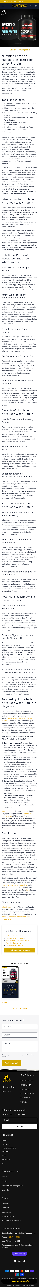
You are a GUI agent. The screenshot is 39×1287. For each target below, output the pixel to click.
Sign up (19, 1126)
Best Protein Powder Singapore (19, 938)
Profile (4, 1181)
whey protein (24, 50)
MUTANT (4, 1140)
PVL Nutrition (6, 1144)
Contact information (13, 1285)
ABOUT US (5, 1208)
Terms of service (15, 1282)
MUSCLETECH (6, 1159)
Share (6, 1003)
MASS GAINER (25, 1085)
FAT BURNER (25, 1098)
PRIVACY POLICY (8, 1216)
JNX (3, 1163)
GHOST (4, 1156)
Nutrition (12, 50)
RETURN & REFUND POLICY (12, 1221)
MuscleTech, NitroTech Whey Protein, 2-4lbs (10, 986)
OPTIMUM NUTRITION (9, 1148)
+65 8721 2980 (14, 1237)
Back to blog (21, 1008)
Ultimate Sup (7, 811)
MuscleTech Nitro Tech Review (14, 885)
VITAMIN (23, 1102)
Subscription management (12, 1186)
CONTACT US (7, 1212)
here (28, 890)
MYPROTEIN (6, 1152)
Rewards (5, 1190)
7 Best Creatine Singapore (17, 936)
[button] (31, 5)
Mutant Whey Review (14, 945)
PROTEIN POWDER (27, 1081)
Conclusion (9, 132)
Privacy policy (32, 1278)
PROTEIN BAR (25, 1089)
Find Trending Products (19, 950)
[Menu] (2, 5)
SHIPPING (5, 1204)
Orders (4, 1177)
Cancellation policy (28, 1285)
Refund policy (22, 1278)
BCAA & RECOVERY (27, 1093)
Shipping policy (26, 1282)
